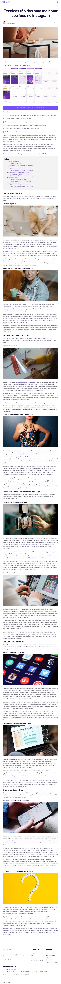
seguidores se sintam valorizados (32, 911)
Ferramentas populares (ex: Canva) (20, 174)
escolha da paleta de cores (26, 455)
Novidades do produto (37, 960)
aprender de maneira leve (30, 775)
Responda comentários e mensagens (21, 184)
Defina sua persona (16, 163)
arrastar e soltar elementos (29, 544)
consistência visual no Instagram (25, 382)
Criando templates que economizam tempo (22, 176)
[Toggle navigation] (57, 2)
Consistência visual (16, 168)
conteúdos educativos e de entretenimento (30, 759)
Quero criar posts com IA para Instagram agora (30, 107)
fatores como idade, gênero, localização (33, 244)
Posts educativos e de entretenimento (21, 181)
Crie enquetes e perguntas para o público (22, 186)
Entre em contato (50, 955)
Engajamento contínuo (14, 183)
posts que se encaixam (45, 554)
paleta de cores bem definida (27, 386)
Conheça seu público (13, 161)
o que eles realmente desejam (18, 311)
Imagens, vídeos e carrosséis (18, 179)
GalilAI (9, 65)
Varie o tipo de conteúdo (14, 177)
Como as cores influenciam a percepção (22, 170)
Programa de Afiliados (37, 953)
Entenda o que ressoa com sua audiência (22, 165)
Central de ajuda (35, 958)
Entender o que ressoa (10, 304)
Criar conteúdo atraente (10, 609)
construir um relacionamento (31, 843)
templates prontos (37, 611)
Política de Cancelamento (49, 958)
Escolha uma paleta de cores (15, 167)
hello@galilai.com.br (11, 969)
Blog (32, 955)
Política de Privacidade (52, 962)
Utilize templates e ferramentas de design (19, 172)
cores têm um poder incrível (13, 451)
